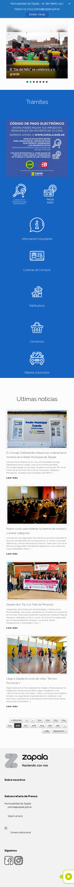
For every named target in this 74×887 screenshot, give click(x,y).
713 (55, 720)
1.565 (46, 731)
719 (42, 725)
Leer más (12, 477)
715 (9, 725)
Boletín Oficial (37, 14)
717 (25, 725)
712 (47, 720)
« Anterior (16, 720)
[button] (37, 51)
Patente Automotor (37, 372)
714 (64, 720)
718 (34, 725)
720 (50, 725)
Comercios (37, 341)
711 (39, 720)
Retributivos (37, 305)
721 (58, 725)
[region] (37, 54)
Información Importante (37, 239)
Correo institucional (20, 832)
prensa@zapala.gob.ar (20, 807)
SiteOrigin (41, 880)
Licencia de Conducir (37, 270)
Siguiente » (59, 731)
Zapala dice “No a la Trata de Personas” (30, 604)
